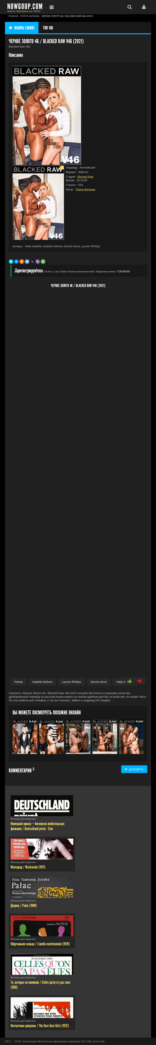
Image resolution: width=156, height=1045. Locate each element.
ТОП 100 (48, 28)
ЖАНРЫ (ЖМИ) (24, 28)
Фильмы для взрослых (23, 818)
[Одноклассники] (21, 261)
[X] (32, 261)
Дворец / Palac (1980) (24, 905)
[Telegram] (27, 261)
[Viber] (37, 261)
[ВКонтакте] (16, 261)
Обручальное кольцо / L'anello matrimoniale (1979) (40, 944)
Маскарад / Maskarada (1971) (28, 867)
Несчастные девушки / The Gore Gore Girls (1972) (40, 1025)
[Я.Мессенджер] (11, 261)
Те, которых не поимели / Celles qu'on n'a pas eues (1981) (40, 985)
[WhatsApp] (43, 261)
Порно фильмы (85, 189)
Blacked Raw (85, 176)
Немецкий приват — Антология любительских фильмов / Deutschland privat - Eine (37, 826)
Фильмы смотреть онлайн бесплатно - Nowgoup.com (26, 7)
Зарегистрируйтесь (28, 271)
